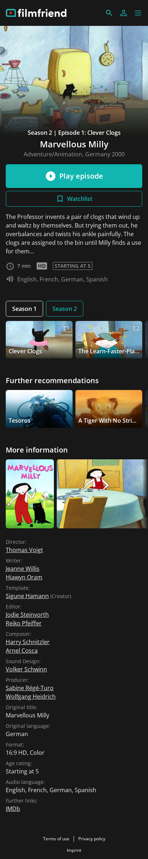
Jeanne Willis (23, 569)
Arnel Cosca (22, 650)
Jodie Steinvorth (27, 615)
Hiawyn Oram (24, 577)
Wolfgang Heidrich (31, 696)
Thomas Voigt (24, 550)
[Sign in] (123, 13)
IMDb (13, 809)
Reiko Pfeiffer (24, 623)
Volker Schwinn (26, 669)
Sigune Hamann (27, 596)
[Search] (109, 13)
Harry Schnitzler (28, 642)
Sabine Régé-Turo (30, 688)
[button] (138, 13)
